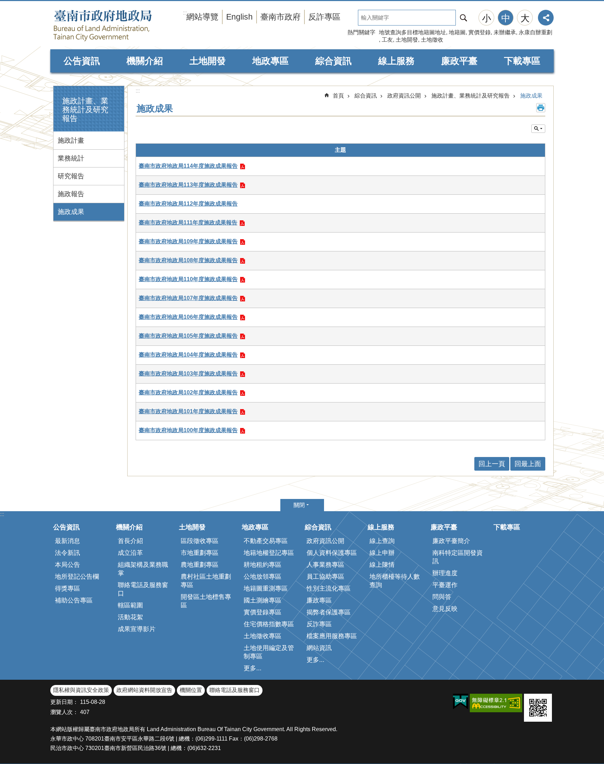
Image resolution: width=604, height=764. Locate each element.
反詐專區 (324, 16)
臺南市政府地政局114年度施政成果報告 (188, 166)
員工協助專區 (325, 576)
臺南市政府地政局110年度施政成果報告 (188, 279)
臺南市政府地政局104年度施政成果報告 (188, 355)
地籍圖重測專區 (266, 588)
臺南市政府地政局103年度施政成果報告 (188, 374)
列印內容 (540, 107)
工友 (387, 40)
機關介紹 (145, 61)
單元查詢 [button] (538, 128)
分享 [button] (546, 18)
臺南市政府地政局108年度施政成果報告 (188, 260)
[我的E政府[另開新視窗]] (460, 702)
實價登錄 (479, 32)
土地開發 (407, 40)
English (239, 16)
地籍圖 (457, 32)
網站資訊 (319, 647)
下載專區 (522, 61)
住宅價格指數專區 (269, 624)
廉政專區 (319, 600)
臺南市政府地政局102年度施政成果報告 (188, 392)
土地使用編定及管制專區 (269, 652)
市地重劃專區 (199, 552)
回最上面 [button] (528, 463)
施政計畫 (71, 140)
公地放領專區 (262, 576)
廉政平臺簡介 (451, 540)
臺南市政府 (280, 16)
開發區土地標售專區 (206, 601)
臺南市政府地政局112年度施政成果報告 (188, 204)
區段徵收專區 (199, 540)
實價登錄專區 (262, 612)
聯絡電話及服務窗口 (143, 589)
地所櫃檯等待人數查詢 (394, 580)
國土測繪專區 (262, 600)
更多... (252, 668)
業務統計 (71, 158)
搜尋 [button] (463, 18)
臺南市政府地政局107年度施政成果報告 (188, 298)
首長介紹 (130, 540)
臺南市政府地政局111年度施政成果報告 (188, 223)
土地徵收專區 (262, 636)
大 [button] (525, 18)
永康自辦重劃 (535, 32)
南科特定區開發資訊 (457, 557)
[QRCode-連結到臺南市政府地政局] (538, 708)
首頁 (338, 96)
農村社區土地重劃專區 (206, 580)
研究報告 (71, 176)
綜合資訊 (333, 61)
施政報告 (71, 194)
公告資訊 (82, 61)
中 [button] (505, 18)
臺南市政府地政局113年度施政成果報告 (188, 185)
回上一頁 (492, 463)
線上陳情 (382, 564)
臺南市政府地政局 (116, 25)
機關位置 (191, 690)
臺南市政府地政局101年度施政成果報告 (188, 411)
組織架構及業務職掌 (143, 569)
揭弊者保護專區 (329, 612)
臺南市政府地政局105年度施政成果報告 (188, 336)
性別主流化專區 (329, 588)
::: (52, 89)
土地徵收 (432, 40)
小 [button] (486, 18)
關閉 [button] (299, 505)
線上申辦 (382, 552)
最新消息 (67, 540)
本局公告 (67, 564)
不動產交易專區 (266, 540)
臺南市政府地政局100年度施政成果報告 (188, 430)
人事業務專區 (325, 564)
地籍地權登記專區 (269, 552)
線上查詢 (382, 540)
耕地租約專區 (262, 564)
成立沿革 (130, 552)
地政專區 (270, 61)
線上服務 (396, 61)
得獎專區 (67, 588)
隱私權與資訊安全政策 (81, 690)
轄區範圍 (130, 605)
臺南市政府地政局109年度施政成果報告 (188, 241)
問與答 (441, 596)
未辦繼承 (505, 32)
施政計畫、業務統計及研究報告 (470, 96)
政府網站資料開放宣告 (144, 690)
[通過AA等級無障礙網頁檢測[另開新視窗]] (496, 703)
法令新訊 (67, 552)
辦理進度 (445, 573)
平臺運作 (445, 584)
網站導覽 (202, 16)
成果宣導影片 (137, 629)
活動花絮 (130, 617)
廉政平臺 (459, 61)
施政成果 (71, 211)
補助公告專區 (74, 600)
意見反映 (445, 608)
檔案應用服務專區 (332, 636)
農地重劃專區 (199, 564)
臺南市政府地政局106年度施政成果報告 (188, 317)
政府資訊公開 (404, 96)
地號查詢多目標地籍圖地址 (412, 32)
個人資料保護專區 (332, 552)
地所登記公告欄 (77, 576)
